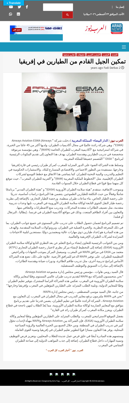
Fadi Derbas (111, 68)
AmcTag (55, 381)
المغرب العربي (93, 55)
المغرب (106, 55)
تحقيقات (80, 55)
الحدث (114, 55)
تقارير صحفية (69, 55)
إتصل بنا (120, 6)
